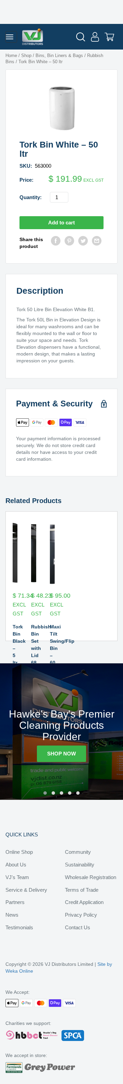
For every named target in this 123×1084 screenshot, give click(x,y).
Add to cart (61, 222)
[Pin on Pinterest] (69, 243)
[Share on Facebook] (56, 243)
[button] (45, 793)
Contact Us (77, 927)
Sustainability (79, 864)
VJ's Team (17, 877)
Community (78, 852)
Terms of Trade (81, 890)
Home (11, 55)
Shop (26, 55)
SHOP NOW (61, 753)
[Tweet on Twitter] (83, 243)
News (11, 915)
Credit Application (84, 902)
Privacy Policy (81, 915)
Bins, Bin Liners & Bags (59, 55)
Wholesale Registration (90, 877)
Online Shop (19, 852)
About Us (15, 864)
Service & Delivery (26, 890)
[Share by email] (97, 243)
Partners (15, 902)
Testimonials (19, 927)
